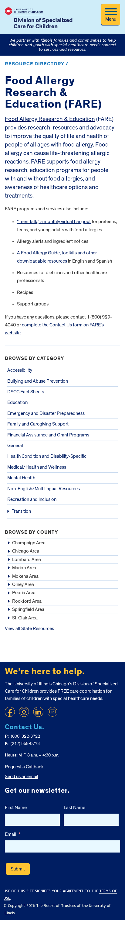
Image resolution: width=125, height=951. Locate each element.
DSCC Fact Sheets (25, 391)
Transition (21, 511)
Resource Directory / (37, 63)
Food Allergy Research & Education (50, 119)
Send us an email (21, 776)
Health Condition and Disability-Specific (46, 456)
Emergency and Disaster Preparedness (46, 413)
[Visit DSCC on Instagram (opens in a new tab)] (24, 712)
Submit (18, 869)
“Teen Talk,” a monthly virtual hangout (54, 221)
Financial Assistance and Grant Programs (48, 434)
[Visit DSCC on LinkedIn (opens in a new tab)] (38, 712)
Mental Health (21, 477)
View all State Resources (29, 628)
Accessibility (19, 370)
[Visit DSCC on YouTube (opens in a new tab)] (52, 712)
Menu (110, 19)
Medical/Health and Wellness (36, 467)
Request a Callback (24, 766)
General (15, 445)
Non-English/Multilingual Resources (43, 488)
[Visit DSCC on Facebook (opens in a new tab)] (10, 712)
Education (17, 402)
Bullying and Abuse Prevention (37, 381)
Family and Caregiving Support (38, 424)
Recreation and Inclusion (31, 499)
